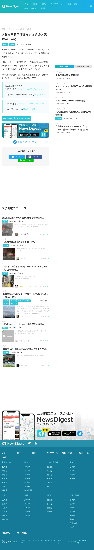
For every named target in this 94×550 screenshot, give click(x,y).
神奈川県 (28, 490)
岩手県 (4, 475)
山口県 (27, 515)
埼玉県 (27, 478)
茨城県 (27, 467)
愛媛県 (50, 508)
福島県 (4, 490)
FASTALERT (72, 542)
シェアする (36, 157)
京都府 (13, 301)
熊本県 (72, 511)
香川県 (50, 504)
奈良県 (6, 303)
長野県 (50, 486)
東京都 (27, 486)
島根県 (27, 504)
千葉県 (27, 482)
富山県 (50, 471)
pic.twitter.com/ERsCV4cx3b (29, 89)
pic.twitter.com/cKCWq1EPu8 (31, 104)
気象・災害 (72, 4)
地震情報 (6, 533)
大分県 (72, 515)
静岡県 (72, 471)
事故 (44, 4)
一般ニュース (30, 8)
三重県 (72, 478)
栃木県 (27, 471)
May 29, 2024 (40, 95)
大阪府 (21, 29)
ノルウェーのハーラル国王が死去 (70, 101)
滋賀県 (6, 301)
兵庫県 (27, 301)
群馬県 (27, 475)
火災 (26, 4)
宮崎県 (72, 519)
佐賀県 (72, 504)
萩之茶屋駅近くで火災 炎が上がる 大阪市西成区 (23, 218)
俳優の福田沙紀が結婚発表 (67, 75)
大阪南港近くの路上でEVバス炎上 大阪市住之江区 (25, 349)
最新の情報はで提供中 (16, 118)
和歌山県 (14, 303)
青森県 (4, 471)
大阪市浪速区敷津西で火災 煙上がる (19, 242)
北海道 (4, 467)
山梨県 (50, 482)
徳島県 (50, 500)
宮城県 (4, 478)
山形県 (4, 486)
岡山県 (27, 508)
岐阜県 (72, 467)
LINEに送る (27, 160)
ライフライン (57, 4)
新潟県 (50, 467)
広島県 (27, 511)
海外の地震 (22, 533)
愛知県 (72, 475)
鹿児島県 (73, 523)
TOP (3, 29)
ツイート (19, 157)
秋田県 (4, 482)
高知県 (50, 511)
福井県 (50, 478)
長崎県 (72, 508)
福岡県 (72, 500)
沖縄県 (72, 527)
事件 (35, 4)
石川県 (50, 475)
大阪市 (28, 29)
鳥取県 (27, 500)
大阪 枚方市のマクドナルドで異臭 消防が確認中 (23, 324)
